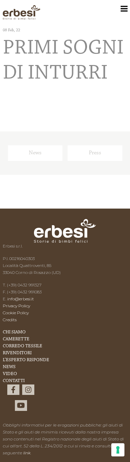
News (35, 153)
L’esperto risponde (26, 360)
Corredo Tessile (22, 346)
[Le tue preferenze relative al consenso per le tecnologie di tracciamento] (117, 449)
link (27, 452)
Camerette (16, 339)
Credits (10, 319)
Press (95, 153)
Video (10, 374)
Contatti (14, 381)
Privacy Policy (16, 305)
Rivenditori (17, 353)
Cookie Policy (16, 312)
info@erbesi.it (20, 298)
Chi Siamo (14, 332)
